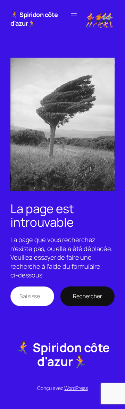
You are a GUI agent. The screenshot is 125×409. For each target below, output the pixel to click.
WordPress (76, 388)
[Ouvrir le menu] (74, 14)
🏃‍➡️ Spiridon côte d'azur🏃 (34, 18)
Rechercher (87, 296)
